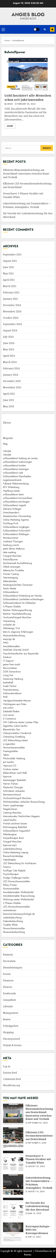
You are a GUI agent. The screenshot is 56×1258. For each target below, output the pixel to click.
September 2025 (12, 254)
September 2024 (12, 324)
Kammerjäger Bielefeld (14, 780)
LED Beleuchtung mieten (15, 740)
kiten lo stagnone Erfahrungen (18, 632)
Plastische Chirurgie (13, 787)
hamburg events (11, 545)
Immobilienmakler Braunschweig (19, 896)
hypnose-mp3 (10, 845)
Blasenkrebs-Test (11, 729)
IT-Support (8, 661)
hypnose (7, 776)
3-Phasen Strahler (12, 606)
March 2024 (9, 362)
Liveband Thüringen (13, 541)
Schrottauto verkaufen (14, 791)
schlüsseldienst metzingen (16, 469)
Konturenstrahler (11, 888)
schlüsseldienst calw (13, 472)
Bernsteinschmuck (12, 794)
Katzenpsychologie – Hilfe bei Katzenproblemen (13, 1231)
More (10, 125)
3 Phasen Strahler (12, 903)
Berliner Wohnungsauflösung (17, 610)
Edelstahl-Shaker (11, 711)
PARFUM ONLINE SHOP (16, 650)
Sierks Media (9, 588)
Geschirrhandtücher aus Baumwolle (21, 653)
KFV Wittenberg (11, 487)
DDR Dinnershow (12, 671)
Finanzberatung (10, 689)
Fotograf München (12, 556)
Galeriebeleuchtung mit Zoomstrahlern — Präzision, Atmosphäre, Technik (27, 205)
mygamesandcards (12, 480)
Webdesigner (10, 834)
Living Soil (8, 675)
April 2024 (9, 355)
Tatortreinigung (10, 577)
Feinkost (7, 657)
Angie (9, 104)
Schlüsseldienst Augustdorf (16, 830)
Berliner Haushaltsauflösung (17, 614)
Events (7, 974)
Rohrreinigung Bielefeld (15, 827)
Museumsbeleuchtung (14, 635)
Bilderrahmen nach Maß (15, 773)
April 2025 (9, 279)
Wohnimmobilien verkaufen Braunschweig (24, 802)
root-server (8, 715)
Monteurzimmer (10, 538)
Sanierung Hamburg (13, 679)
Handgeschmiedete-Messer (17, 700)
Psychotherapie (11, 874)
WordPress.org (11, 1085)
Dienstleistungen (12, 967)
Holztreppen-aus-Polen (14, 704)
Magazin (8, 438)
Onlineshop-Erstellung (14, 736)
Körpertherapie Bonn (13, 838)
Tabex (6, 755)
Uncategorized (11, 1038)
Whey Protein (10, 885)
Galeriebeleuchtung (13, 921)
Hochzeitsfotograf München (17, 617)
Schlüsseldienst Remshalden (17, 476)
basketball (8, 682)
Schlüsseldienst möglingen (16, 527)
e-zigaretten (9, 744)
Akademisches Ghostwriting (17, 516)
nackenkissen (9, 910)
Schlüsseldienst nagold (14, 505)
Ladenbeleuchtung (12, 849)
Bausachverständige (13, 856)
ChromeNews (42, 1251)
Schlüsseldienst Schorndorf (16, 530)
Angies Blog (28, 14)
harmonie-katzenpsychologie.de (19, 914)
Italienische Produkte (13, 570)
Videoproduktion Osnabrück (17, 733)
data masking (9, 552)
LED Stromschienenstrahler (16, 881)
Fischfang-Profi (10, 523)
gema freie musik (11, 664)
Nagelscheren (10, 809)
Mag (5, 444)
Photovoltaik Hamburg (14, 758)
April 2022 (9, 393)
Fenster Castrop (11, 574)
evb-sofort (8, 708)
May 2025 (8, 273)
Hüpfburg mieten (11, 491)
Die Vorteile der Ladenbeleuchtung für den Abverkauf (13, 1208)
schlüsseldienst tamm (13, 494)
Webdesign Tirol (11, 628)
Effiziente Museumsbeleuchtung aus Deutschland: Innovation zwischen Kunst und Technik (26, 173)
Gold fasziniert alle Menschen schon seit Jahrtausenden (28, 73)
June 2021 (8, 400)
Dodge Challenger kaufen (16, 878)
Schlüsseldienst (10, 592)
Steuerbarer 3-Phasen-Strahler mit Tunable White (13, 1161)
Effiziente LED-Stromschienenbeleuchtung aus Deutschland (13, 1137)
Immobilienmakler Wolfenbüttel (18, 892)
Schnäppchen (10, 1025)
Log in (6, 1066)
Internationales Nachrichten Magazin (21, 816)
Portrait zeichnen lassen (15, 823)
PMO (5, 642)
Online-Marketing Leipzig (15, 852)
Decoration (9, 961)
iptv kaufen (8, 762)
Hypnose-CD (9, 765)
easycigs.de (9, 639)
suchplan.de (9, 624)
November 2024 (12, 311)
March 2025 (9, 286)
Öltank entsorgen (11, 567)
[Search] (45, 29)
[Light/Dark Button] (37, 29)
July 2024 (8, 336)
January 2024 (10, 374)
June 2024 (8, 343)
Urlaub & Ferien (12, 1045)
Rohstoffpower (10, 559)
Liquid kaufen (9, 820)
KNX (5, 697)
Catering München (12, 812)
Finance (7, 867)
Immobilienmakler (11, 646)
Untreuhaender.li (11, 512)
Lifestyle (7, 451)
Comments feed (12, 1079)
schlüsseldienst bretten (14, 465)
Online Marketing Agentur (16, 519)
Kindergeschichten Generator (18, 585)
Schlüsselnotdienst (12, 693)
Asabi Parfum (9, 686)
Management (10, 1013)
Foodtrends (9, 993)
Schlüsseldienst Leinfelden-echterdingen (23, 599)
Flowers (7, 987)
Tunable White (10, 925)
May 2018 (8, 406)
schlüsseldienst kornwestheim (17, 498)
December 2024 (12, 305)
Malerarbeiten (10, 581)
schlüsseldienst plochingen (16, 501)
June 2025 (8, 267)
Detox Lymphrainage (13, 805)
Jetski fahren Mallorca (13, 548)
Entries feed (10, 1072)
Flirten (7, 422)
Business (8, 954)
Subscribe (52, 29)
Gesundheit (9, 1000)
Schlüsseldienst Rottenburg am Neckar (22, 595)
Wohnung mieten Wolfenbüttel (18, 899)
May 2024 (8, 349)
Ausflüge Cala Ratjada (14, 870)
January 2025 (10, 298)
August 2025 (10, 260)
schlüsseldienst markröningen (17, 462)
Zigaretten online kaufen (15, 726)
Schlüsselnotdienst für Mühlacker (19, 603)
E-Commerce (9, 718)
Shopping (8, 1032)
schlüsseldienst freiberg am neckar (20, 458)
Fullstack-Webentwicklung (16, 483)
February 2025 (11, 292)
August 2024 (10, 330)
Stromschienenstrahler (14, 747)
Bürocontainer (10, 668)
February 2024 (11, 368)
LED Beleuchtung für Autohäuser (19, 863)
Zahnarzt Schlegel (12, 509)
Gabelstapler (9, 859)
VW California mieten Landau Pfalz (20, 722)
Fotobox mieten (11, 769)
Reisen (6, 1019)
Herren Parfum (10, 783)
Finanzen (11, 87)
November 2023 (12, 387)
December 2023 (12, 381)
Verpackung (9, 621)
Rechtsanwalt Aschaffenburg (17, 563)
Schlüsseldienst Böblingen (16, 534)
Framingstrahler (10, 751)
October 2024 (10, 317)
